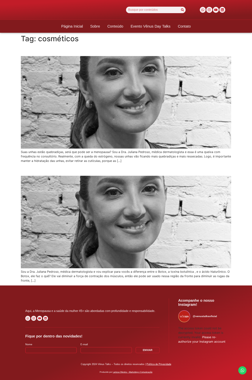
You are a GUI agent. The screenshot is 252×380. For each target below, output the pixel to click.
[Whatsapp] (203, 10)
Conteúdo (115, 26)
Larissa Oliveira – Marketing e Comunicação (132, 372)
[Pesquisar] (182, 10)
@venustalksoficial (205, 316)
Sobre (95, 26)
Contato (184, 26)
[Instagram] (209, 10)
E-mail (84, 344)
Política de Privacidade (158, 364)
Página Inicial (72, 26)
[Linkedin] (222, 10)
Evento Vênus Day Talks (150, 26)
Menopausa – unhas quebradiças (67, 49)
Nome (28, 344)
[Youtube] (216, 10)
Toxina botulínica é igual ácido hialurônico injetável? (93, 169)
